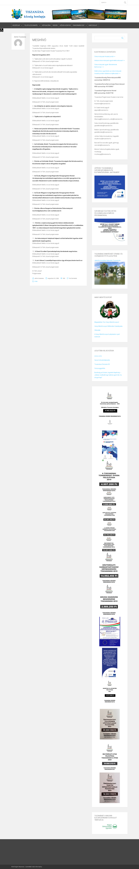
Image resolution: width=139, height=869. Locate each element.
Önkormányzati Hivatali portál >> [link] (104, 56)
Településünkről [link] (31, 25)
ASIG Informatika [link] (37, 866)
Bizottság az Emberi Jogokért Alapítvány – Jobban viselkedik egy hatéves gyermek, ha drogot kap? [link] (108, 375)
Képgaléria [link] (46, 25)
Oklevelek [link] (97, 330)
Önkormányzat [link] (78, 25)
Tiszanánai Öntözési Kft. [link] (102, 364)
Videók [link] (55, 25)
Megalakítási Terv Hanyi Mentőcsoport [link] (106, 322)
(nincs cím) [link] (98, 356)
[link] (1, 30)
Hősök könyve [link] (65, 25)
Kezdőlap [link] (16, 25)
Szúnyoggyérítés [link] (99, 368)
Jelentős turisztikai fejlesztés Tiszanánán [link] (107, 260)
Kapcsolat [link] (93, 25)
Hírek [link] (36, 281)
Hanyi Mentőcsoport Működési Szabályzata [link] (108, 326)
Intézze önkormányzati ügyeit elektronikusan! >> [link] (109, 60)
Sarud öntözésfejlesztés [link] (102, 360)
